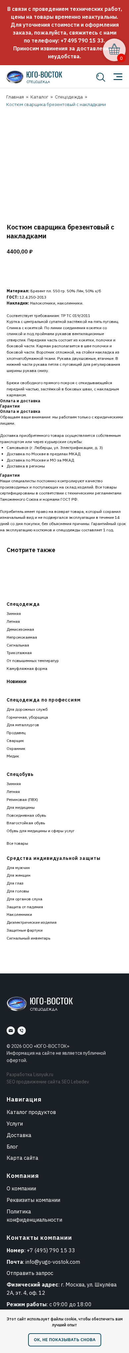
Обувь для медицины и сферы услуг (40, 830)
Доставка (19, 1135)
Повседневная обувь (26, 815)
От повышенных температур (33, 660)
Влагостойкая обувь (26, 822)
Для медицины (21, 807)
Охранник (16, 748)
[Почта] (11, 1030)
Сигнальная (18, 645)
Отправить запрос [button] (30, 1273)
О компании (21, 1188)
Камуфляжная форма (27, 668)
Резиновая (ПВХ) (22, 799)
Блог (12, 1146)
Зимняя (14, 613)
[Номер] (22, 1030)
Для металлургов (23, 724)
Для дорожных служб (27, 709)
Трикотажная (19, 652)
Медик (13, 756)
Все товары (17, 843)
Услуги (15, 1123)
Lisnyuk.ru (43, 1074)
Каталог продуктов (31, 1112)
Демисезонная (20, 629)
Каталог (39, 97)
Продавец (16, 732)
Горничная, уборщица (27, 717)
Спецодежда (69, 97)
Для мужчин (18, 867)
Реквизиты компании (33, 1200)
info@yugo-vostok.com (52, 1262)
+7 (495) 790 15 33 (51, 1250)
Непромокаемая (22, 637)
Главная (15, 97)
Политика (19, 1211)
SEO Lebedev (75, 1082)
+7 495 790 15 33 (82, 40)
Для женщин (18, 875)
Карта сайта (22, 1157)
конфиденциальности (34, 1219)
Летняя (13, 621)
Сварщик (15, 740)
